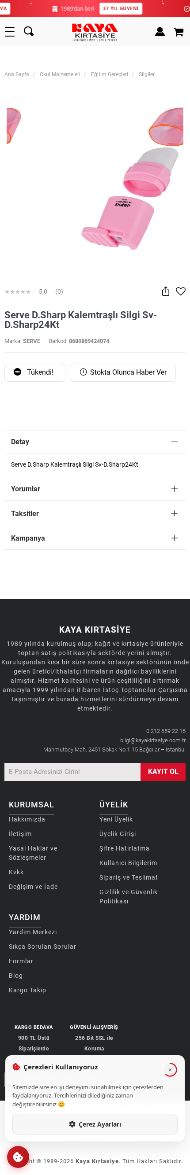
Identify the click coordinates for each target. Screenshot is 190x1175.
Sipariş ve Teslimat (128, 877)
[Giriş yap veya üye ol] (160, 31)
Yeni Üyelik (116, 819)
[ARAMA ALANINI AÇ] (28, 31)
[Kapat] (170, 1069)
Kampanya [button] (28, 538)
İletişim (20, 833)
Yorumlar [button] (25, 489)
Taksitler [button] (25, 513)
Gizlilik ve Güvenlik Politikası (128, 896)
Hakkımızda (27, 819)
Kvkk (16, 872)
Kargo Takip (27, 990)
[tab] (95, 442)
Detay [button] (20, 442)
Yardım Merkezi (33, 932)
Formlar (21, 961)
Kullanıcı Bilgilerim (128, 862)
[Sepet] (179, 31)
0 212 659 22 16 (166, 731)
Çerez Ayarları (100, 1124)
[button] (18, 1157)
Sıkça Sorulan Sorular (42, 946)
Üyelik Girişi (117, 833)
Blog (16, 975)
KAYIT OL (163, 771)
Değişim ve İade (33, 886)
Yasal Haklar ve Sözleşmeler (33, 853)
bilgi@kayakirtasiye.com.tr (153, 740)
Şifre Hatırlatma (124, 848)
